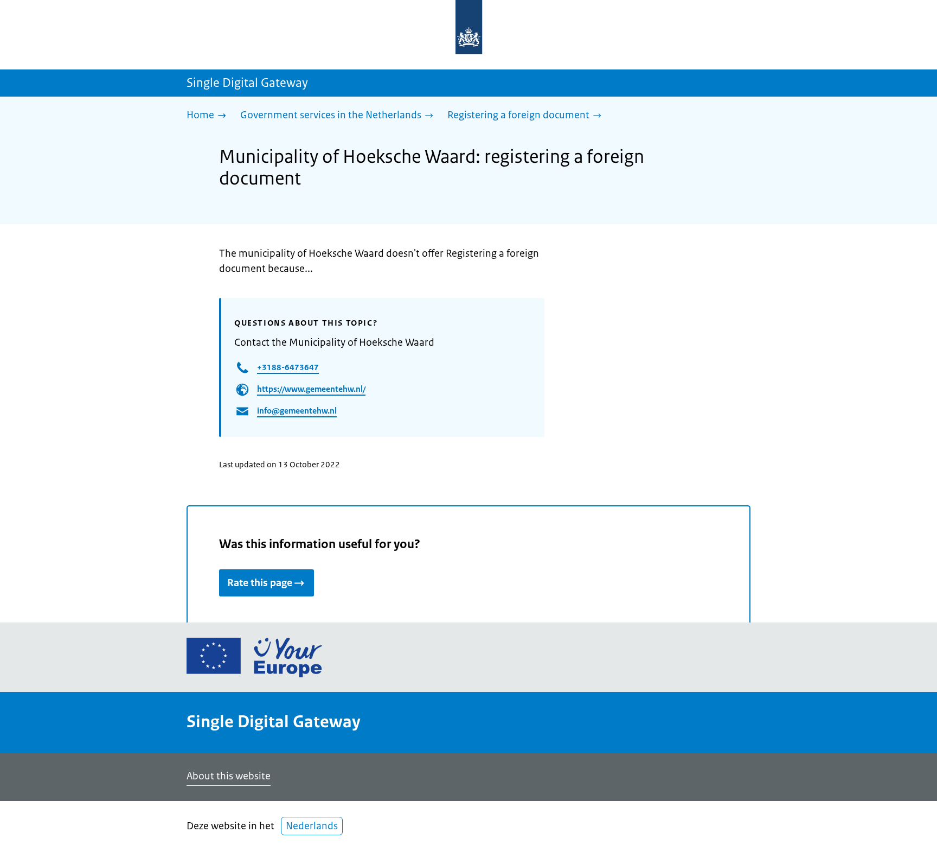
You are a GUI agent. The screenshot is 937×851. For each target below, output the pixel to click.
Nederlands (312, 826)
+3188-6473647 (288, 367)
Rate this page (259, 582)
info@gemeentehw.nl (297, 410)
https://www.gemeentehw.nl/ (311, 389)
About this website (229, 776)
